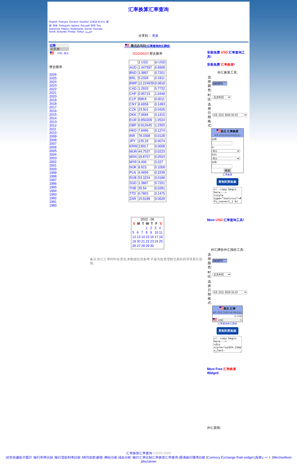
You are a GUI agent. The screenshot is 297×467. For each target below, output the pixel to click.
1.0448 (160, 93)
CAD (133, 88)
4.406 (142, 162)
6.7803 (143, 193)
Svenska (97, 28)
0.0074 (160, 141)
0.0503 (160, 156)
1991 (53, 202)
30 (152, 246)
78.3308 (144, 135)
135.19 (143, 141)
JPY (133, 141)
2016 (53, 111)
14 (143, 237)
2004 (53, 154)
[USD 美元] (52, 53)
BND (133, 73)
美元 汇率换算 (229, 131)
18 (161, 237)
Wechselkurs (282, 457)
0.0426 (160, 109)
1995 (53, 187)
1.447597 (145, 67)
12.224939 (146, 83)
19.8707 (144, 156)
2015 (53, 114)
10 (156, 232)
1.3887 (143, 73)
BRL (133, 78)
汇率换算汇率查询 (148, 9)
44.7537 (144, 151)
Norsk (52, 31)
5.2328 (143, 78)
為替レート (263, 457)
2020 (53, 96)
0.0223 (160, 151)
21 (143, 241)
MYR (133, 162)
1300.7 (143, 146)
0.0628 (160, 198)
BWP (133, 83)
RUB (133, 177)
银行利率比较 (43, 457)
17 (156, 237)
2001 (53, 165)
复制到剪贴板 (227, 181)
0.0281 (160, 188)
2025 (53, 78)
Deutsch (73, 21)
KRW (133, 146)
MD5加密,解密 (92, 457)
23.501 (143, 109)
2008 (53, 140)
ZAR (133, 198)
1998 (53, 176)
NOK (133, 167)
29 (147, 246)
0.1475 (160, 193)
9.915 (142, 167)
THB (133, 188)
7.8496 (143, 130)
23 (152, 241)
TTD (133, 193)
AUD (133, 67)
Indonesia (54, 28)
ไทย (99, 25)
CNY (133, 104)
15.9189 (144, 198)
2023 (53, 85)
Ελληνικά (62, 31)
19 (134, 241)
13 (138, 237)
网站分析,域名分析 (117, 457)
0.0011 (160, 99)
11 (160, 232)
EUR (133, 120)
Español (84, 21)
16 (152, 237)
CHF (133, 93)
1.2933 (143, 88)
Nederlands (77, 28)
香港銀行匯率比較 (192, 457)
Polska (71, 31)
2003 (53, 158)
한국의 (101, 21)
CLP (133, 99)
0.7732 (160, 88)
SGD (133, 183)
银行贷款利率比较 (68, 457)
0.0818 (160, 83)
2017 (53, 107)
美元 (66, 53)
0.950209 (145, 120)
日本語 (93, 21)
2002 (53, 162)
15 (147, 237)
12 (134, 237)
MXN (133, 156)
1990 (53, 205)
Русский (85, 25)
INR (132, 135)
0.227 (159, 162)
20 (138, 241)
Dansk (88, 28)
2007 (53, 143)
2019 (53, 100)
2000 (53, 169)
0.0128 (160, 135)
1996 (53, 183)
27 (138, 246)
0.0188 (160, 177)
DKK (133, 114)
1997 (53, 180)
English (53, 21)
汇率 (53, 45)
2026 (53, 74)
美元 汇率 (229, 308)
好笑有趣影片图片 (19, 457)
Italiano (75, 25)
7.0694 (143, 114)
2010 (53, 132)
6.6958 (143, 104)
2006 (53, 147)
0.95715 (144, 93)
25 (161, 241)
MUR (133, 151)
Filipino (65, 28)
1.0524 (160, 120)
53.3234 (144, 177)
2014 (53, 118)
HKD (133, 130)
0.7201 (160, 73)
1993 (53, 194)
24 (156, 241)
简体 (55, 25)
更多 (155, 35)
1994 (53, 191)
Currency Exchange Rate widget (230, 457)
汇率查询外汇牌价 (150, 45)
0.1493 (160, 104)
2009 (53, 136)
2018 (53, 103)
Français (63, 21)
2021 (53, 92)
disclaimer (149, 461)
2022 (53, 89)
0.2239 (160, 172)
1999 (53, 172)
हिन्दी (93, 25)
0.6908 (160, 67)
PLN (133, 172)
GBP (133, 125)
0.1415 (160, 114)
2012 (53, 125)
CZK (133, 109)
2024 (53, 82)
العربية (88, 31)
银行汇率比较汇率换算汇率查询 (155, 457)
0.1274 (160, 130)
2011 (52, 129)
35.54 (142, 188)
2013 (53, 122)
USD (59, 53)
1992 (53, 198)
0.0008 (160, 146)
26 (134, 246)
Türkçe (80, 31)
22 (147, 241)
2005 (53, 151)
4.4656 (143, 172)
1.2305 (160, 125)
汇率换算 (227, 174)
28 (143, 246)
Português (64, 25)
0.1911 (160, 78)
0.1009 (160, 167)
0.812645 (145, 125)
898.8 (142, 99)
